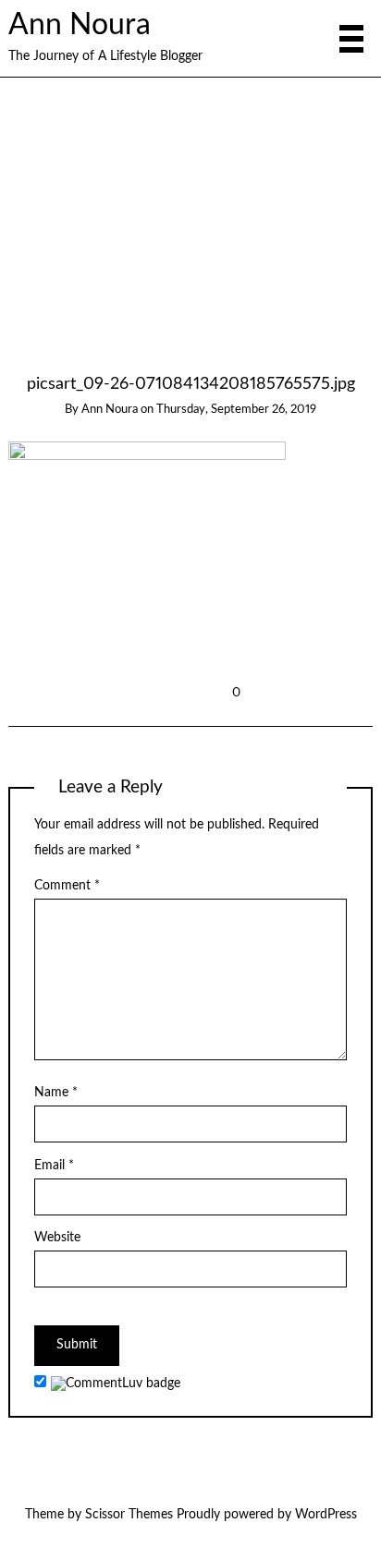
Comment (67, 885)
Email (54, 1165)
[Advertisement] (191, 235)
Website (57, 1237)
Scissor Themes (129, 1514)
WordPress (326, 1514)
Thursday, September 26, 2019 (236, 410)
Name (56, 1092)
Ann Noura (79, 25)
